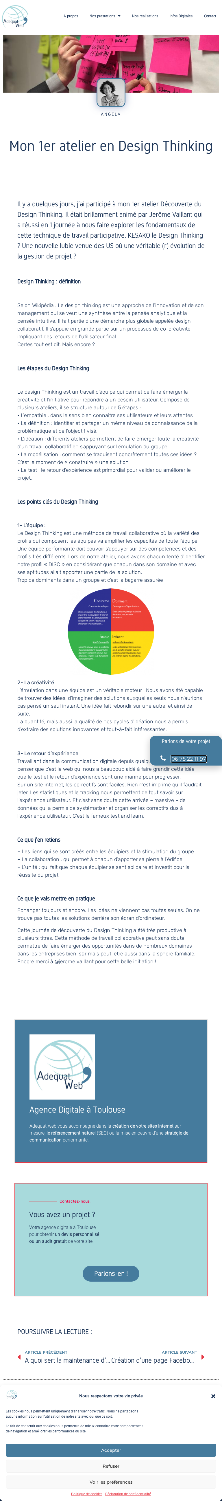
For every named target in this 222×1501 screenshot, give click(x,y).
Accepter (111, 1450)
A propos (71, 16)
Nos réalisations (145, 16)
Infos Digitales (181, 16)
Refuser (111, 1466)
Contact (210, 16)
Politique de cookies (86, 1494)
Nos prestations (102, 16)
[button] (213, 1396)
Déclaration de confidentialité (128, 1494)
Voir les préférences (111, 1482)
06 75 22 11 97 (188, 759)
